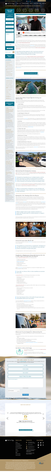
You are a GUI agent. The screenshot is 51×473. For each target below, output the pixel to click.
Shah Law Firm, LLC (17, 39)
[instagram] (43, 445)
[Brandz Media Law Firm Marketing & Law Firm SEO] (41, 463)
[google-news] (38, 447)
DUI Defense (18, 443)
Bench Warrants (9, 84)
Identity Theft (8, 90)
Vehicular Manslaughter (8, 98)
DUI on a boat (32, 45)
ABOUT (31, 3)
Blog (16, 452)
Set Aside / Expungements (8, 96)
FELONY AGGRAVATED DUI (9, 66)
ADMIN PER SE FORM (9, 75)
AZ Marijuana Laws (9, 80)
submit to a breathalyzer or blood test (31, 342)
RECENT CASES (36, 3)
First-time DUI (20, 267)
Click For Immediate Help (30, 73)
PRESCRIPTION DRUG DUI (9, 69)
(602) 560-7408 (42, 0)
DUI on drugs (32, 54)
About (17, 449)
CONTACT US (44, 3)
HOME (18, 3)
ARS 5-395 (24, 201)
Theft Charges (8, 94)
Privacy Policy (18, 453)
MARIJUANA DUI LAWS (9, 71)
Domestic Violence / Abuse (9, 87)
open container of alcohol (34, 211)
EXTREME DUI (8, 63)
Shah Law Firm (19, 67)
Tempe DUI (42, 132)
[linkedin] (41, 445)
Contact (17, 450)
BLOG (40, 3)
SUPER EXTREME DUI (9, 64)
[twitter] (41, 443)
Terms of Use (18, 455)
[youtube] (38, 445)
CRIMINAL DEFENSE (25, 3)
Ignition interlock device (20, 261)
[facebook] (38, 443)
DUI (20, 3)
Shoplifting (8, 93)
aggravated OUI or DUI (27, 300)
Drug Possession (9, 89)
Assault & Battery (9, 83)
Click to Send (10, 48)
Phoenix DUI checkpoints (30, 180)
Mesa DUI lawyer (30, 126)
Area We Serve (18, 446)
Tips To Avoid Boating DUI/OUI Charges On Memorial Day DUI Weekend (26, 39)
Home (17, 14)
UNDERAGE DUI (8, 72)
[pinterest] (43, 443)
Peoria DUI (26, 118)
